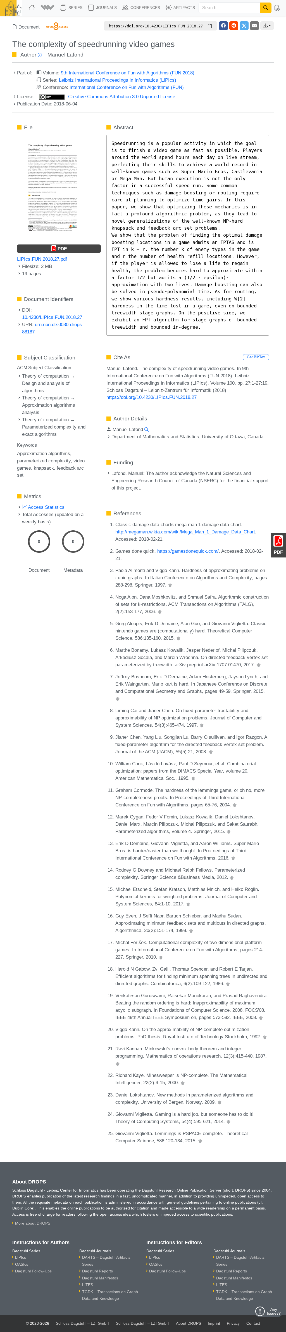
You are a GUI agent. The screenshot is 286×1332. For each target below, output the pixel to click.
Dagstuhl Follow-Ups (33, 1271)
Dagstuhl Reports (97, 1271)
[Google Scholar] (170, 585)
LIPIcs (20, 1257)
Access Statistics (46, 507)
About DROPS (188, 1323)
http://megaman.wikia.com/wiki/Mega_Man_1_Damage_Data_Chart (185, 532)
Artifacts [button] (184, 7)
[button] (48, 8)
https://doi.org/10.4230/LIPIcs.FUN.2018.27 (151, 397)
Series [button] (74, 7)
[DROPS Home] (32, 8)
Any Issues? (274, 1311)
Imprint (214, 1323)
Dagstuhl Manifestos (100, 1278)
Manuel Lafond (65, 55)
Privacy (233, 1323)
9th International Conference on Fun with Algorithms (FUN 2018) (127, 73)
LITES (87, 1284)
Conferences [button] (144, 7)
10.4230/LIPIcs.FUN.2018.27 (52, 317)
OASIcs (21, 1264)
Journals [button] (106, 7)
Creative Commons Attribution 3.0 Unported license (121, 96)
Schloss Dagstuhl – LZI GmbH (82, 1323)
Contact (253, 1323)
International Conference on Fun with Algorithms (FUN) (127, 87)
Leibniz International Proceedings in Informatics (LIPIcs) (117, 80)
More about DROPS (32, 1223)
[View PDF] (53, 186)
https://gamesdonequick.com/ (188, 551)
